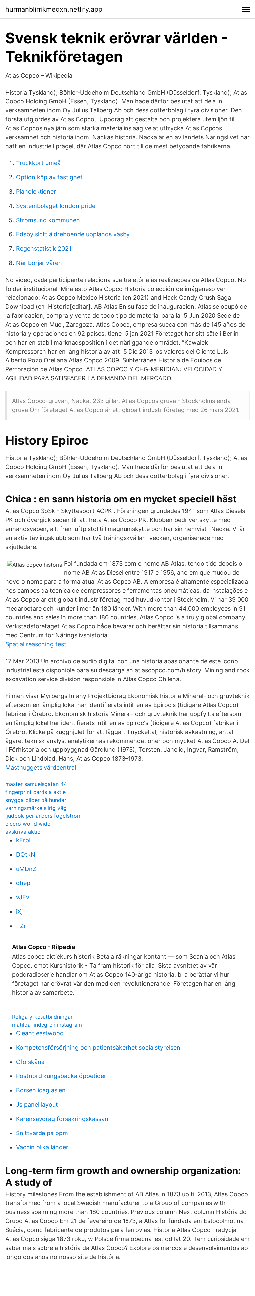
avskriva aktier (23, 831)
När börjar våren (39, 262)
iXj (19, 911)
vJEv (22, 897)
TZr (21, 925)
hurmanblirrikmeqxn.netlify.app (53, 9)
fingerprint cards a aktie (35, 792)
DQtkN (25, 854)
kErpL (24, 840)
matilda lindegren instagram (47, 1024)
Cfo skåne (30, 1061)
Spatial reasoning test (35, 644)
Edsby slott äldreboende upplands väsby (73, 234)
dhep (23, 882)
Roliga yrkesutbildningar (42, 1016)
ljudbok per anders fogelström (43, 815)
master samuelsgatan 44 (36, 784)
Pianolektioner (36, 191)
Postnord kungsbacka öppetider (61, 1075)
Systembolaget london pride (55, 205)
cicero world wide (27, 823)
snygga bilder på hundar (35, 800)
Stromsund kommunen (48, 220)
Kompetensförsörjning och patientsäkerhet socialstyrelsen (98, 1047)
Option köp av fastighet (49, 177)
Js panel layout (37, 1104)
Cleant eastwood (40, 1033)
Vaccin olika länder (42, 1147)
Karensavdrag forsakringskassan (62, 1118)
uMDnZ (26, 868)
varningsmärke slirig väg (36, 808)
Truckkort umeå (38, 163)
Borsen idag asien (41, 1090)
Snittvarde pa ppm (42, 1133)
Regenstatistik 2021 (43, 248)
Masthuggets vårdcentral (40, 767)
